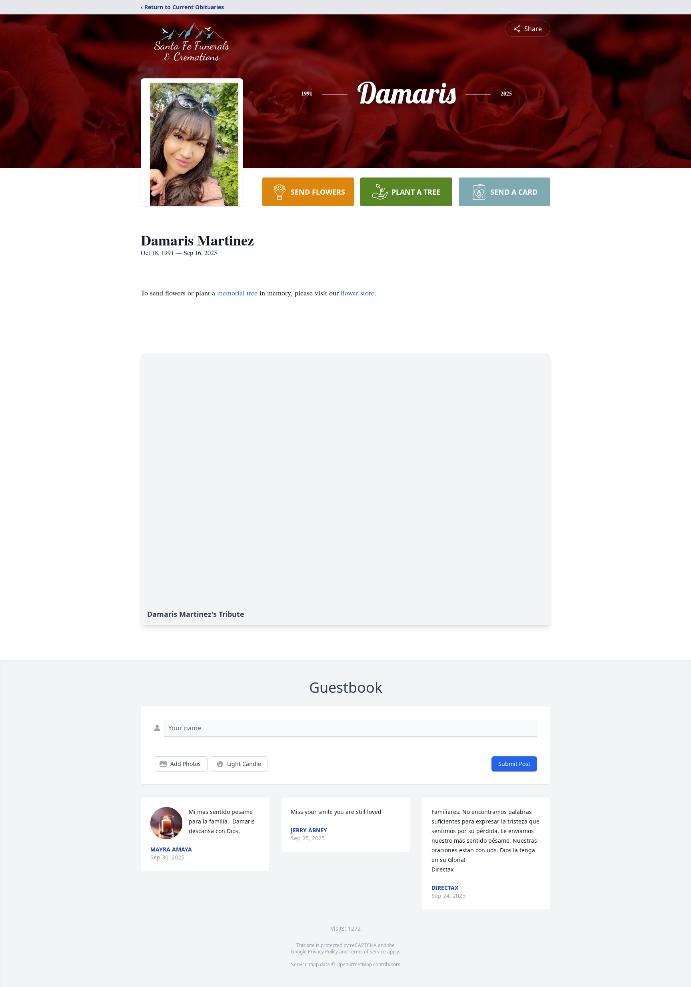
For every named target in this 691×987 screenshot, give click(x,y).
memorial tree (237, 292)
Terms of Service (367, 951)
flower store (357, 292)
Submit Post (514, 764)
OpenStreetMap (354, 964)
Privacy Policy (323, 951)
